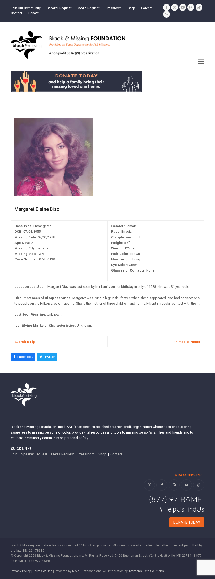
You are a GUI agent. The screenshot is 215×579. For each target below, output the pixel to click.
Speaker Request (34, 454)
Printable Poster (187, 342)
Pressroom (86, 454)
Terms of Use (42, 571)
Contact (116, 454)
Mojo (75, 571)
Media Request (62, 454)
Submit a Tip (24, 342)
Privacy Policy (21, 571)
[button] (201, 62)
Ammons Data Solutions (146, 571)
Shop (102, 454)
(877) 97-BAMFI (176, 499)
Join (14, 454)
